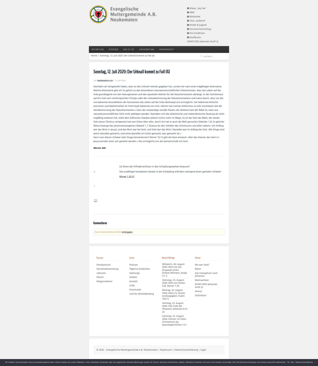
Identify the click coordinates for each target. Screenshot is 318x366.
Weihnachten (202, 280)
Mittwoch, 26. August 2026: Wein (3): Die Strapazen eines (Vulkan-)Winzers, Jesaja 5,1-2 (174, 270)
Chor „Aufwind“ (197, 20)
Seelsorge (134, 272)
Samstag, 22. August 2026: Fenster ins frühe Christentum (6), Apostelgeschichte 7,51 (174, 320)
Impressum (166, 349)
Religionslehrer (104, 281)
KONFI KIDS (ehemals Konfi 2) (202, 41)
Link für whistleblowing (141, 293)
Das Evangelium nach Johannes (206, 274)
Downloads (135, 289)
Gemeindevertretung (108, 268)
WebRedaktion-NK (105, 80)
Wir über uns (97, 49)
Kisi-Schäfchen (197, 33)
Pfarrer (100, 277)
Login (203, 349)
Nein (292, 362)
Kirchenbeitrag (146, 49)
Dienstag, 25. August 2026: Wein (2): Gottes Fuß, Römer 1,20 (173, 282)
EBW (191, 12)
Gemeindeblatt (166, 49)
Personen (113, 49)
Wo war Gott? (202, 264)
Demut (198, 291)
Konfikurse (195, 37)
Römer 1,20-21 (127, 176)
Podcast (133, 264)
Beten (198, 268)
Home (94, 55)
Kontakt (133, 281)
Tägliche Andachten (139, 268)
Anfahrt (133, 277)
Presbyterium (104, 264)
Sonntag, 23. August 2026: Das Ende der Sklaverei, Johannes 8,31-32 (175, 307)
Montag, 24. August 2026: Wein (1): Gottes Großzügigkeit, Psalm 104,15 (173, 294)
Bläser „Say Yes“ (197, 8)
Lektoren (101, 272)
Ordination (200, 295)
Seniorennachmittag (200, 28)
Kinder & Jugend (198, 24)
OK (288, 362)
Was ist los (128, 49)
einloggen (127, 231)
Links (132, 285)
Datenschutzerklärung (186, 349)
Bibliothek (194, 16)
